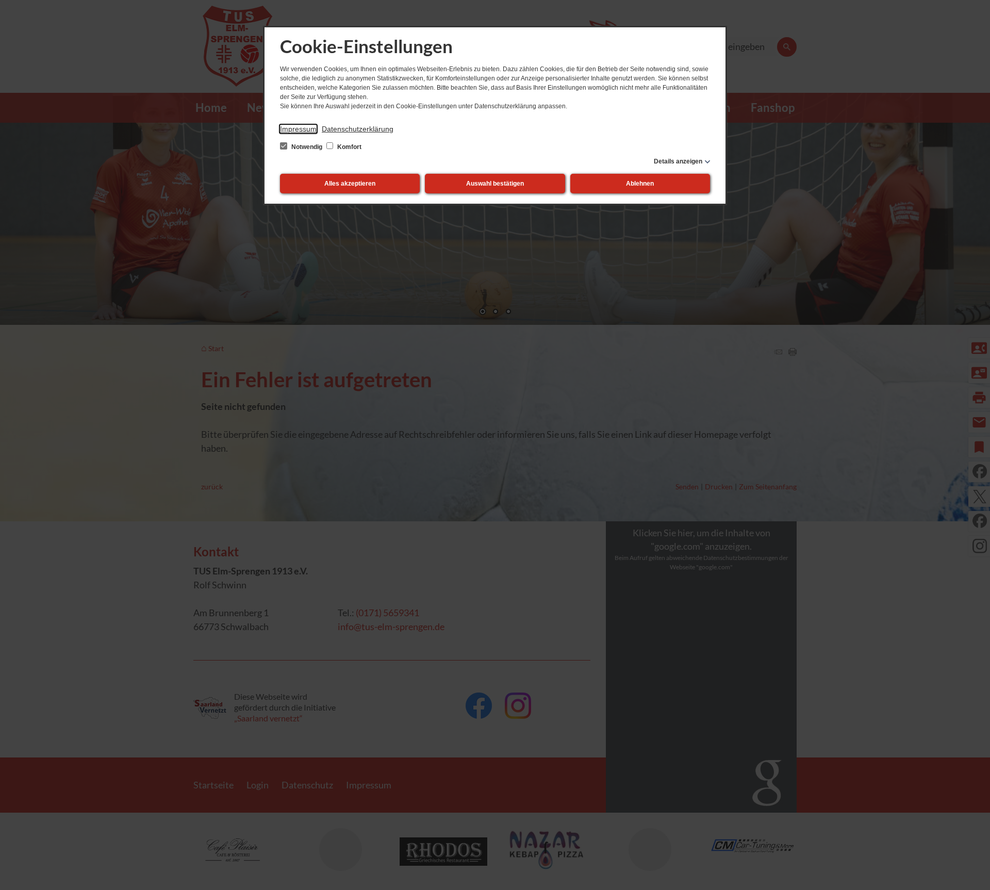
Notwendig (307, 147)
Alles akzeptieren (349, 183)
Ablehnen (640, 183)
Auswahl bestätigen (495, 183)
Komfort (348, 147)
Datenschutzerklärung (357, 129)
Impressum (298, 129)
